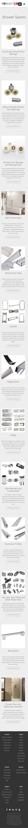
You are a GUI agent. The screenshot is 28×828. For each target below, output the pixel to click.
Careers (7, 800)
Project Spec (7, 778)
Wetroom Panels (7, 740)
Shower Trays (7, 745)
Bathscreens (7, 742)
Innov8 (21, 742)
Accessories (7, 748)
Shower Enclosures (7, 737)
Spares (7, 802)
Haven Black (21, 753)
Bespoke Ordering (21, 772)
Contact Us (7, 789)
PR (21, 789)
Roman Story (7, 797)
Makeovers (21, 794)
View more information (13, 71)
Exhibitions (21, 797)
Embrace (21, 745)
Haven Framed (21, 756)
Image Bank (21, 800)
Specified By (7, 770)
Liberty (21, 740)
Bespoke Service (21, 770)
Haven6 (21, 750)
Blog (21, 792)
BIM (7, 780)
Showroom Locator (7, 792)
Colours (21, 737)
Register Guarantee (7, 794)
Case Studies (7, 772)
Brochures (7, 750)
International (7, 775)
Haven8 (21, 748)
